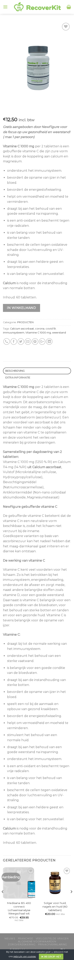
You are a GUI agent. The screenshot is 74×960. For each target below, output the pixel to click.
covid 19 (51, 328)
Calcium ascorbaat (22, 328)
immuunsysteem (13, 332)
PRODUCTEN (25, 322)
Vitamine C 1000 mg (38, 332)
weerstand (59, 332)
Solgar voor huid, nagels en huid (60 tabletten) (54, 906)
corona (39, 328)
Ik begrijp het (51, 956)
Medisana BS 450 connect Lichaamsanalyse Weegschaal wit (19, 908)
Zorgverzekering (21, 944)
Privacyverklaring (52, 944)
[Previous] (3, 899)
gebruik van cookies (24, 956)
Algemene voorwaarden (37, 941)
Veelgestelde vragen (52, 938)
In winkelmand (21, 308)
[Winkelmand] (69, 7)
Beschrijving (15, 370)
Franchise (25, 938)
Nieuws (10, 938)
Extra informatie (17, 377)
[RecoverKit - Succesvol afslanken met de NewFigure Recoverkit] (37, 7)
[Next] (71, 899)
